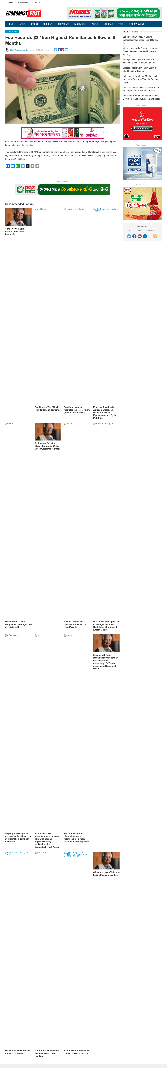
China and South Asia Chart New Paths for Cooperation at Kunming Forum (141, 89)
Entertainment (136, 24)
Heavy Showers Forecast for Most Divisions (17, 1052)
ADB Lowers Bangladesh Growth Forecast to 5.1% (76, 1052)
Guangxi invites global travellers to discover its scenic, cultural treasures (140, 61)
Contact (37, 2)
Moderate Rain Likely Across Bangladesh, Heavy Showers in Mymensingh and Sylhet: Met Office (105, 412)
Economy (47, 24)
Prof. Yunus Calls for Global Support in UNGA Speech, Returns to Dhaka (48, 446)
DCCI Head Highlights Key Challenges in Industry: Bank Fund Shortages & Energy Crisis (106, 625)
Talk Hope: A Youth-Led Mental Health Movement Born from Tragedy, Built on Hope (140, 79)
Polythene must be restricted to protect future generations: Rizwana (77, 410)
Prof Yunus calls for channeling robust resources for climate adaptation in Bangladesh (76, 837)
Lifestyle (108, 24)
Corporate (63, 24)
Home (10, 2)
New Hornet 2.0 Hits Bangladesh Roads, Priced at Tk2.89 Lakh (18, 624)
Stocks (34, 24)
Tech (120, 24)
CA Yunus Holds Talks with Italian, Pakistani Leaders (106, 873)
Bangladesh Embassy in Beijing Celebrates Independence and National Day (141, 39)
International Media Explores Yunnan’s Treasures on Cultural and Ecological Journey (140, 51)
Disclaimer (22, 2)
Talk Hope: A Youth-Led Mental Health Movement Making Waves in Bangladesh (141, 97)
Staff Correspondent (18, 50)
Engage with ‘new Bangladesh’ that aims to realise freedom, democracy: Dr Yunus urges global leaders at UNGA (105, 661)
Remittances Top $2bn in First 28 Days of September (48, 408)
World (95, 24)
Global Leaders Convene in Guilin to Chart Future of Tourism (139, 69)
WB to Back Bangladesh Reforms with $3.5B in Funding (47, 1053)
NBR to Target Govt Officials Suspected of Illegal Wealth (75, 624)
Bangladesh (80, 24)
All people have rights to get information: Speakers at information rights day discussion (18, 837)
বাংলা (150, 24)
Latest (22, 24)
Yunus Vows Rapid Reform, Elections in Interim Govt (15, 231)
